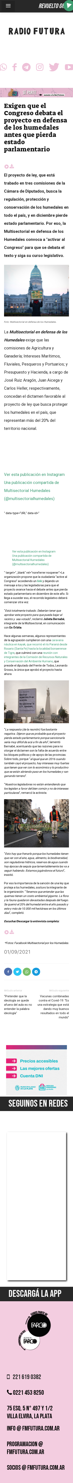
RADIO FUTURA (36, 32)
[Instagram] (39, 68)
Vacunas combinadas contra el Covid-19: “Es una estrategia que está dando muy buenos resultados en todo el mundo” (53, 1006)
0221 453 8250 (28, 1393)
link (39, 581)
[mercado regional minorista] (36, 1094)
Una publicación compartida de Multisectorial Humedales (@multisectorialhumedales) (31, 490)
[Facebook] (14, 68)
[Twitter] (54, 68)
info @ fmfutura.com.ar (33, 1429)
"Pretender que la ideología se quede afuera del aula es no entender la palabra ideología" (18, 1004)
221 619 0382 (25, 1377)
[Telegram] (26, 68)
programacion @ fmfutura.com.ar (25, 1448)
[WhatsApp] (27, 972)
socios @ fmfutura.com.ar (36, 1468)
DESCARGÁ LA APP (35, 1294)
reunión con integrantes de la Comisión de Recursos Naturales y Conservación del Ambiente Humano (36, 657)
